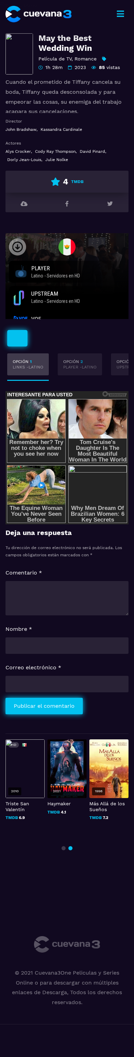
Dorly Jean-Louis (24, 159)
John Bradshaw (20, 129)
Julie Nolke (56, 159)
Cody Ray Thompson (55, 151)
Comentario (23, 572)
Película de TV (54, 58)
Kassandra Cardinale (61, 129)
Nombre (18, 629)
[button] (64, 848)
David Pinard (92, 151)
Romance (86, 58)
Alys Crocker (18, 151)
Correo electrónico (33, 667)
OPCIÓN (28, 364)
